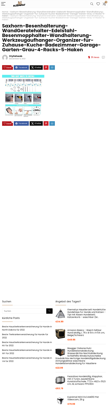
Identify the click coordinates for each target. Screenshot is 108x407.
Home (5, 11)
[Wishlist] (98, 4)
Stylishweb (15, 56)
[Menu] (3, 4)
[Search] (91, 4)
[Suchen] (49, 311)
